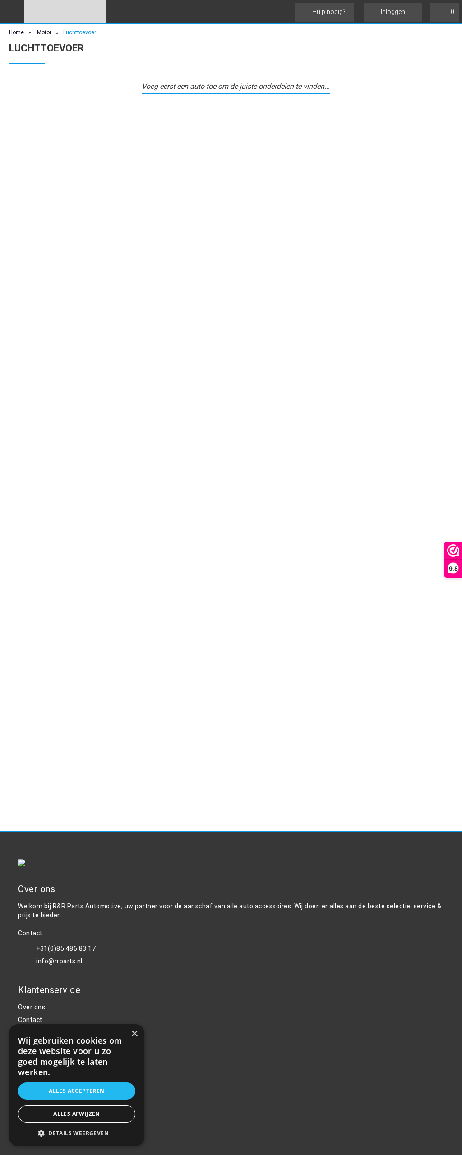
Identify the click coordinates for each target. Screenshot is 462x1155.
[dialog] (76, 1085)
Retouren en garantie (50, 1070)
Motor (44, 32)
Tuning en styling (44, 1112)
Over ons (31, 1007)
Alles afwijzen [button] (76, 1114)
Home (16, 32)
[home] (65, 11)
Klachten (31, 1057)
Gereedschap (38, 1100)
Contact (30, 1019)
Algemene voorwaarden (55, 1032)
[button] (76, 1132)
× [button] (134, 1034)
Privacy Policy (39, 1045)
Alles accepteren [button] (76, 1091)
